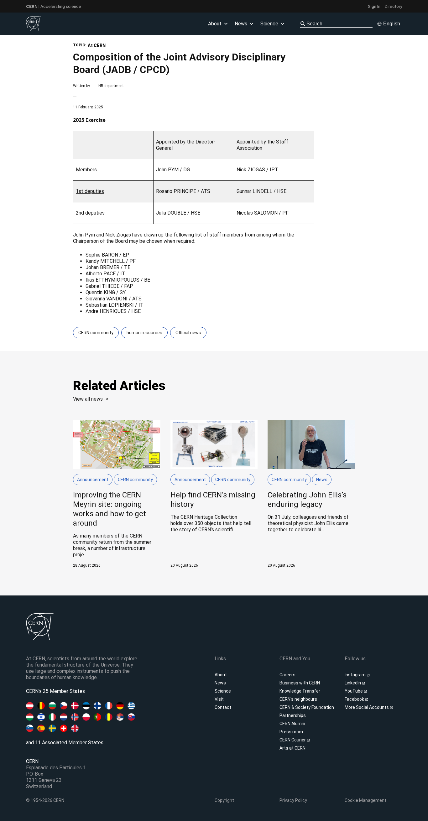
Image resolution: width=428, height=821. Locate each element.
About (221, 674)
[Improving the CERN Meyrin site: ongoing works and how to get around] (116, 494)
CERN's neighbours (298, 699)
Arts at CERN (292, 748)
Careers (287, 674)
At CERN (97, 45)
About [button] (215, 24)
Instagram (356, 674)
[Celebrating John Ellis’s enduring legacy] (311, 494)
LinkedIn (353, 682)
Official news (188, 332)
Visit (219, 699)
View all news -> (90, 399)
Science (269, 24)
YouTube (354, 691)
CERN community (95, 332)
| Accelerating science (53, 6)
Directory (393, 6)
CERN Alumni (292, 723)
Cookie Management (365, 800)
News (321, 479)
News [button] (241, 24)
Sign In (374, 6)
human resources (144, 332)
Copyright (224, 800)
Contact (223, 707)
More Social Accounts (367, 707)
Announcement (92, 479)
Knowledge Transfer (299, 691)
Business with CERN (299, 682)
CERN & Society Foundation (306, 707)
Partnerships (292, 715)
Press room (291, 731)
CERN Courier (293, 739)
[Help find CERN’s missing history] (214, 494)
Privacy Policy (293, 800)
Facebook (355, 699)
